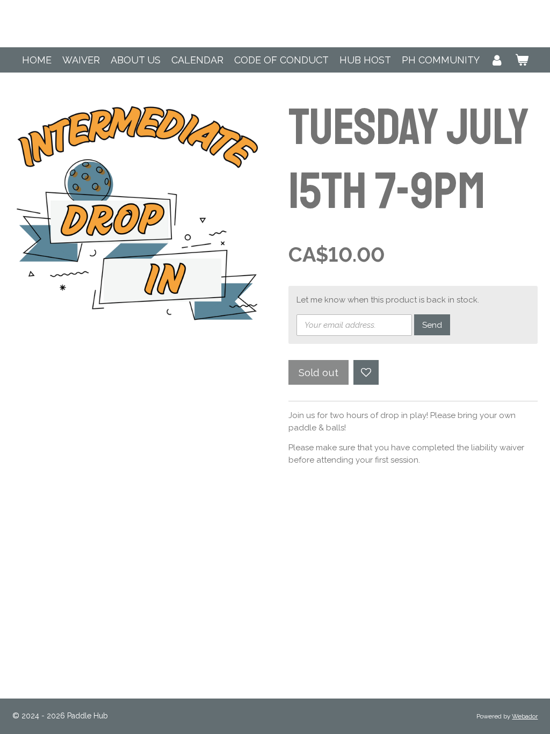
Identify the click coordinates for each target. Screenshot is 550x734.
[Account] (497, 60)
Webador (525, 716)
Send (432, 325)
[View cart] (521, 60)
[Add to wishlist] (366, 372)
